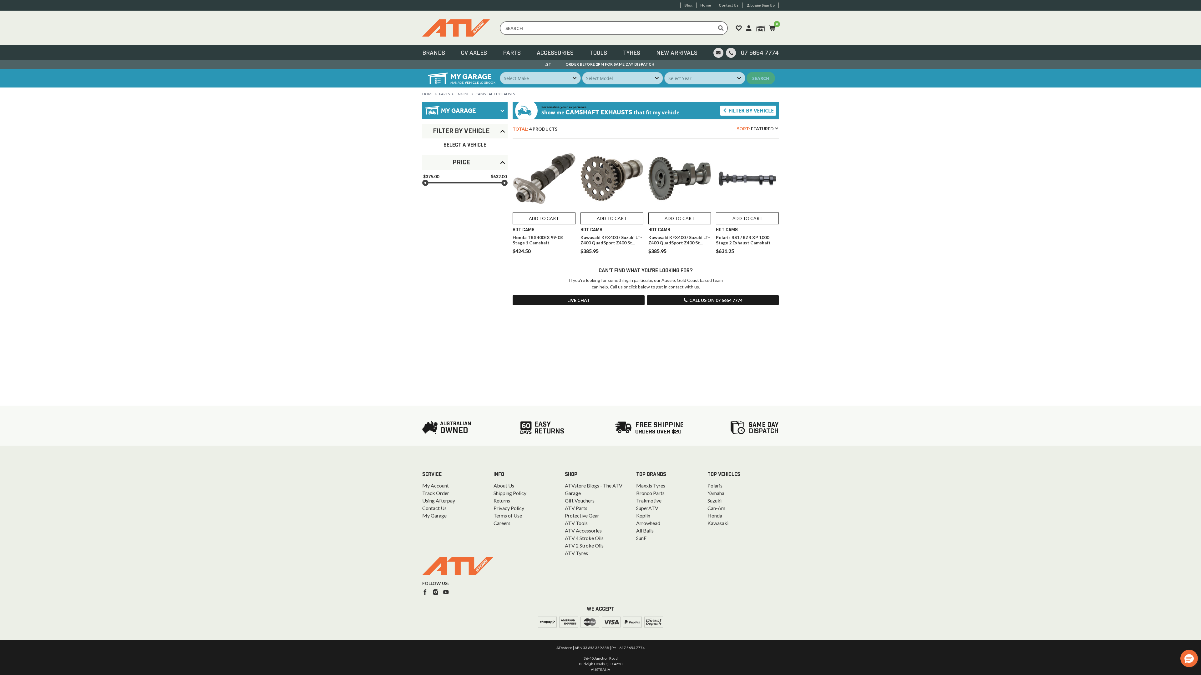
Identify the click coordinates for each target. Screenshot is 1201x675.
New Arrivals (676, 53)
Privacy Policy (509, 508)
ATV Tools (576, 523)
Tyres (631, 53)
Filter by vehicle (751, 110)
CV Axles (474, 53)
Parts (512, 53)
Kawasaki (717, 523)
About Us (504, 485)
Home (428, 94)
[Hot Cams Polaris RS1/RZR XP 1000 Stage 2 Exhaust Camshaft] (747, 178)
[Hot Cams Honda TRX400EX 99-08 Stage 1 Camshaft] (544, 178)
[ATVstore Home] (458, 566)
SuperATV (647, 508)
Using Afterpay (438, 500)
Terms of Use (508, 515)
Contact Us (434, 508)
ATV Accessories (583, 530)
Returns (502, 500)
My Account (435, 485)
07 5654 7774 (760, 53)
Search (760, 78)
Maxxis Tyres (650, 485)
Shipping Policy (510, 493)
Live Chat (578, 300)
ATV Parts (576, 508)
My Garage (434, 515)
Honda (714, 515)
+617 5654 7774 (631, 647)
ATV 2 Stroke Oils (584, 545)
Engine (462, 94)
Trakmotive (648, 500)
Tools (598, 53)
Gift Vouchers (580, 500)
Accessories (555, 53)
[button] (1189, 658)
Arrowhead (648, 523)
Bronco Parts (650, 493)
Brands (433, 53)
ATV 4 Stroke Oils (584, 538)
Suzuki (714, 500)
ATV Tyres (576, 553)
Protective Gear (582, 515)
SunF (641, 538)
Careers (502, 523)
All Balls (645, 530)
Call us (715, 300)
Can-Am (716, 508)
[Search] (721, 28)
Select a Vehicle (464, 145)
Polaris (714, 485)
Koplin (643, 515)
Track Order (435, 493)
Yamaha (715, 493)
